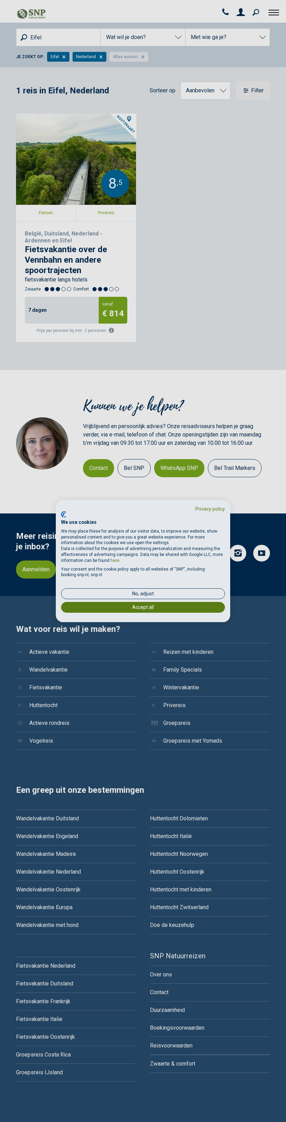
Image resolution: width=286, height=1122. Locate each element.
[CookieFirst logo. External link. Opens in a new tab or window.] (63, 514)
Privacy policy (210, 508)
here (115, 560)
